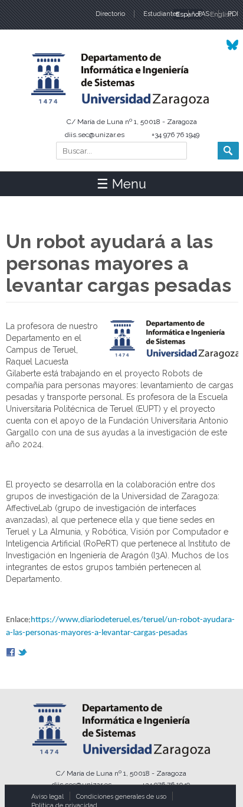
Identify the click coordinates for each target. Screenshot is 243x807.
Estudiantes (161, 14)
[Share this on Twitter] (22, 653)
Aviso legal (47, 797)
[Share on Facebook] (10, 653)
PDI (233, 14)
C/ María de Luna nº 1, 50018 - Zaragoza (132, 122)
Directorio (110, 14)
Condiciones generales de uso (121, 797)
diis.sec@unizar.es (94, 135)
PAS (203, 14)
